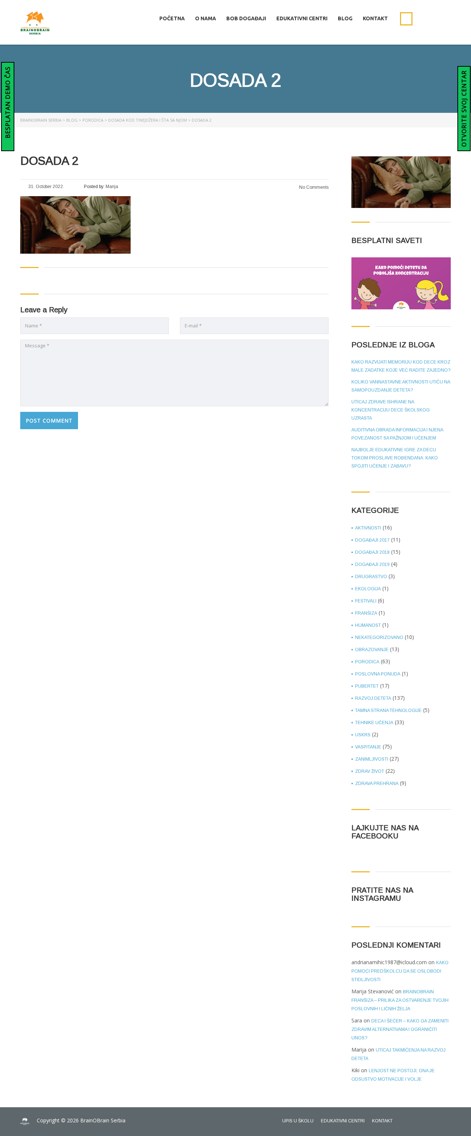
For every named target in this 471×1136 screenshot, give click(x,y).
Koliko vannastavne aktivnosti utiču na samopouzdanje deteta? (400, 386)
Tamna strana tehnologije (388, 710)
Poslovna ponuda (377, 674)
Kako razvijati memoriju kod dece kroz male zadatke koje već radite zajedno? (400, 366)
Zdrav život (369, 771)
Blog (345, 18)
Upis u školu (298, 1120)
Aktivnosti (368, 528)
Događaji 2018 (372, 552)
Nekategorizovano (379, 637)
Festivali (365, 601)
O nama (205, 18)
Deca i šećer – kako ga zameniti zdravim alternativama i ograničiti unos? (400, 1029)
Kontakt (375, 18)
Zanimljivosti (371, 759)
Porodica (367, 661)
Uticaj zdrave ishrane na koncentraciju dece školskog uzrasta (390, 410)
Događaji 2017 (372, 540)
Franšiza (366, 613)
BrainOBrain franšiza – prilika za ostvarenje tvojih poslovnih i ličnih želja (400, 1000)
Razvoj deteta (373, 698)
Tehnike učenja (374, 722)
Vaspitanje (368, 747)
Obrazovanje (372, 649)
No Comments (313, 187)
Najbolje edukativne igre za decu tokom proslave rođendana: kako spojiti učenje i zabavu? (394, 458)
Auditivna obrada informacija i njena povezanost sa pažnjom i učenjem (397, 434)
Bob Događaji (246, 18)
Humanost (368, 625)
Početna (172, 18)
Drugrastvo (371, 576)
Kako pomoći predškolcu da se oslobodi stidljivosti (400, 971)
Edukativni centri (301, 18)
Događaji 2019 (372, 564)
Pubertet (367, 686)
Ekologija (368, 588)
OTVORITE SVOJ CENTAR (464, 108)
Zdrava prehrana (377, 783)
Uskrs (363, 734)
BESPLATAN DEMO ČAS (8, 103)
